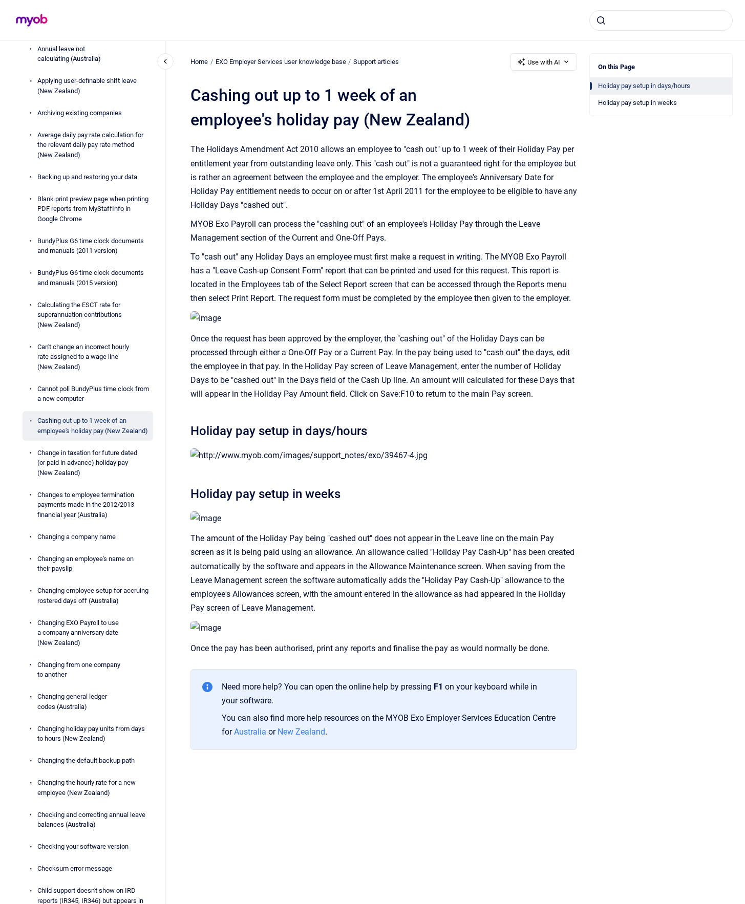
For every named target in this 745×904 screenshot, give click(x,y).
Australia (251, 732)
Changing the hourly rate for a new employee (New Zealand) (86, 788)
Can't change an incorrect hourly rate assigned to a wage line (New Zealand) (83, 357)
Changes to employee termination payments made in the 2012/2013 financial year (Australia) (85, 505)
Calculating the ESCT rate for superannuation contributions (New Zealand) (79, 315)
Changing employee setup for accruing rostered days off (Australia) (92, 596)
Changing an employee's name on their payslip (85, 564)
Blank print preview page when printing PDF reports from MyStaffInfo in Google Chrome (92, 209)
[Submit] (601, 20)
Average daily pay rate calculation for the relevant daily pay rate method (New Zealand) (90, 145)
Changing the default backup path (86, 761)
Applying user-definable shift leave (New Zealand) (87, 86)
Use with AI (543, 62)
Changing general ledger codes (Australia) (72, 702)
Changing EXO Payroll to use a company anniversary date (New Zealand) (78, 633)
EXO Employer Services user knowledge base (281, 62)
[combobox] (661, 20)
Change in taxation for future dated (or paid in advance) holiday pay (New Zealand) (87, 463)
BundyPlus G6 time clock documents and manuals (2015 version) (90, 278)
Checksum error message (74, 869)
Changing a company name (76, 537)
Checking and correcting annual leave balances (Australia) (91, 820)
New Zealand (301, 732)
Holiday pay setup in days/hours (644, 86)
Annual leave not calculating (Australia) (69, 54)
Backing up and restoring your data (87, 177)
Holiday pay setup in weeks (637, 102)
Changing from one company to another (78, 670)
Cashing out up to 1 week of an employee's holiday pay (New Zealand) (92, 426)
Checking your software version (83, 847)
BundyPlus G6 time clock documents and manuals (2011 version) (90, 246)
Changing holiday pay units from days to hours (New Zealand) (91, 734)
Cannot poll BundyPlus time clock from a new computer (93, 394)
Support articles (376, 62)
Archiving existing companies (79, 113)
